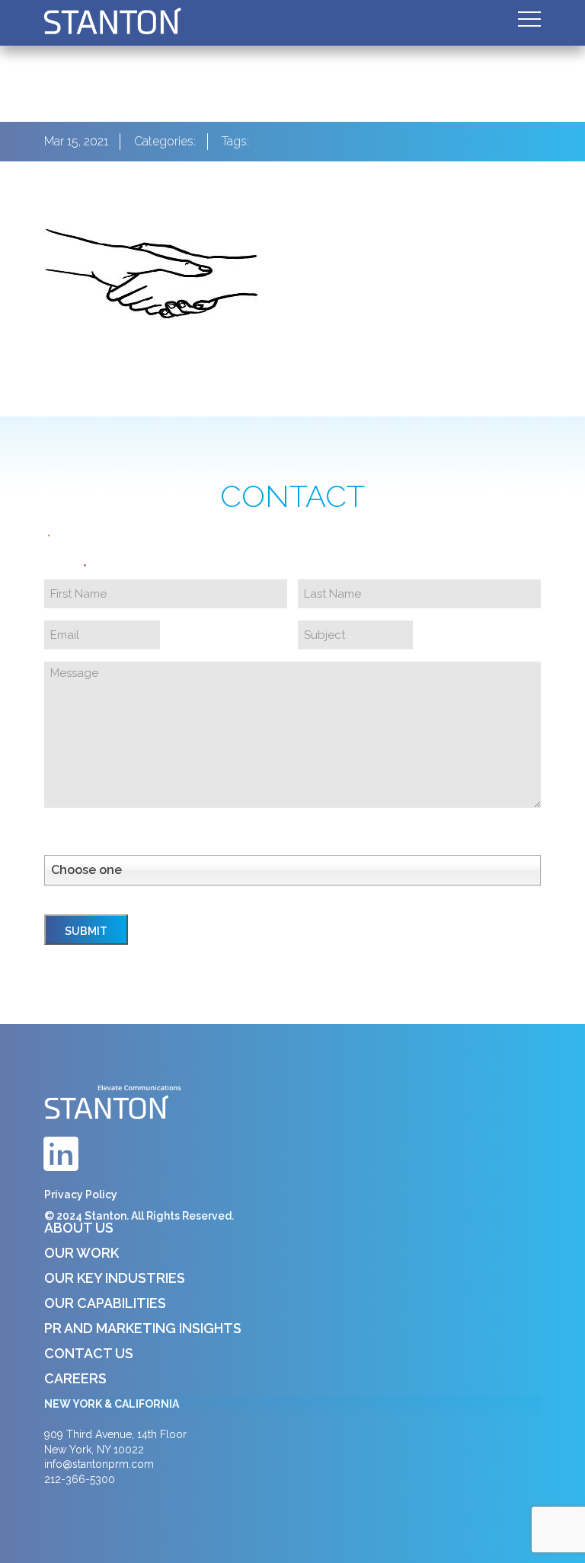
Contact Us (88, 1353)
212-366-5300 (79, 1479)
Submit (86, 931)
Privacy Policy (80, 1194)
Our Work (81, 1253)
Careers (75, 1378)
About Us (78, 1228)
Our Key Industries (114, 1278)
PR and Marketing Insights (142, 1328)
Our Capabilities (105, 1303)
